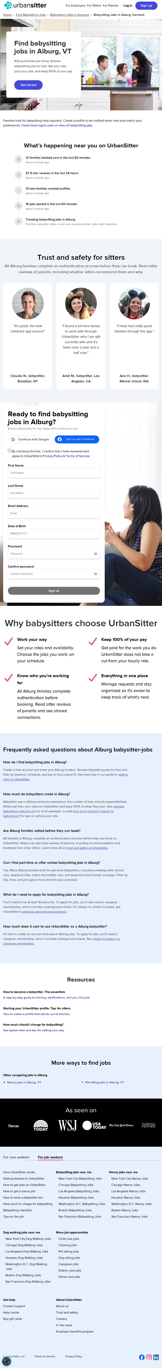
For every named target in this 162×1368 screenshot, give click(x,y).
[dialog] (6, 1361)
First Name (16, 466)
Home (7, 15)
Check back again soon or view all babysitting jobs (56, 125)
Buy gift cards (12, 1319)
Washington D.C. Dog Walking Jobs (26, 1266)
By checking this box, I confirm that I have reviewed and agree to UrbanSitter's (51, 453)
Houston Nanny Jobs (125, 1198)
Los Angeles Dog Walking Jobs (27, 1251)
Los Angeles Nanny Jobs (128, 1191)
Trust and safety (67, 1313)
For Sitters (94, 6)
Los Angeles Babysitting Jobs (78, 1191)
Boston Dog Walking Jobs (23, 1275)
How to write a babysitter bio (23, 1198)
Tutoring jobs (67, 1245)
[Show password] (96, 553)
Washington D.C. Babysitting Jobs (81, 1204)
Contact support (14, 1306)
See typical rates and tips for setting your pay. (34, 1030)
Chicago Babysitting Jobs (75, 1185)
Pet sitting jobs (68, 1251)
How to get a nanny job (19, 1191)
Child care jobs (68, 1239)
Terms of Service (78, 456)
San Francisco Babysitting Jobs (79, 1217)
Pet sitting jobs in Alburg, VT (104, 1082)
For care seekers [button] (16, 1157)
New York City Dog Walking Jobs (28, 1239)
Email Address (18, 506)
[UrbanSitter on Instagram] (148, 1357)
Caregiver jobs (68, 1264)
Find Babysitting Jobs (31, 15)
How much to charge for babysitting (27, 1204)
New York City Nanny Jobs (129, 1179)
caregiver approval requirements (44, 912)
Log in (128, 6)
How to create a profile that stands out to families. (36, 1014)
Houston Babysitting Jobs (76, 1198)
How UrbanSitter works (19, 1172)
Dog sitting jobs (69, 1258)
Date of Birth (17, 526)
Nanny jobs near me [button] (123, 1172)
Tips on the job (13, 1217)
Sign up (146, 5)
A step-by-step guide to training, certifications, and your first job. (46, 998)
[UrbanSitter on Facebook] (141, 1357)
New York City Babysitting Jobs (80, 1179)
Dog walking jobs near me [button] (21, 1232)
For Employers (76, 6)
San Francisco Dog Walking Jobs (28, 1282)
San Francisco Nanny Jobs (129, 1217)
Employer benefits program (74, 1332)
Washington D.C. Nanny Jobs (131, 1204)
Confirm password (21, 567)
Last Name (15, 486)
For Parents (110, 6)
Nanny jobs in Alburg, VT (24, 1082)
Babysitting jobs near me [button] (73, 1172)
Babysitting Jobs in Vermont (69, 15)
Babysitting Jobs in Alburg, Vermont (119, 15)
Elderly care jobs (69, 1271)
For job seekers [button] (50, 1157)
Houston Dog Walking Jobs (24, 1258)
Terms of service (44, 1356)
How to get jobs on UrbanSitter (24, 1185)
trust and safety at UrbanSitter (87, 848)
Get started (28, 85)
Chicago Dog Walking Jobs (24, 1245)
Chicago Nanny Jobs (125, 1185)
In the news (64, 1325)
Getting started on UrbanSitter (23, 1179)
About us (62, 1306)
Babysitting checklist (17, 1210)
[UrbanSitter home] (26, 5)
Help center (11, 1313)
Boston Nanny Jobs (124, 1210)
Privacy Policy (52, 456)
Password (15, 546)
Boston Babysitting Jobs (75, 1210)
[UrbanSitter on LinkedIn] (155, 1357)
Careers (61, 1319)
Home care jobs (69, 1277)
